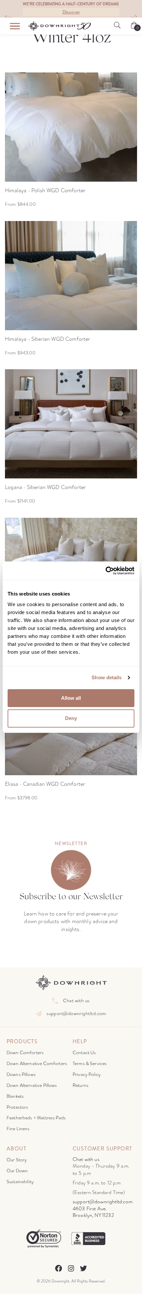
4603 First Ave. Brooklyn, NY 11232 (93, 1212)
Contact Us (84, 1052)
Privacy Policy (87, 1074)
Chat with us (76, 1001)
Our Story (17, 1160)
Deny (71, 718)
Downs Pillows (21, 1074)
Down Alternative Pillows (32, 1085)
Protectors (17, 1107)
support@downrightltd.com (76, 1013)
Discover (71, 12)
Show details (106, 677)
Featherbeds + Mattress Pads (36, 1118)
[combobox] (5, 17)
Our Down (17, 1171)
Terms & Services (90, 1063)
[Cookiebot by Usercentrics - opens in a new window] (105, 570)
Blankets (15, 1096)
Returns (81, 1085)
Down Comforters (25, 1052)
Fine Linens (18, 1129)
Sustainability (20, 1182)
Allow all (71, 698)
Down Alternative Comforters (37, 1063)
